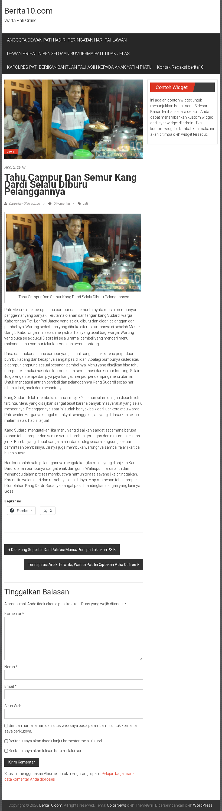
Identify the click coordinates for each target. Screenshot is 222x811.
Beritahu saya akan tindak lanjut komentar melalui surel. (56, 741)
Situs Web (12, 706)
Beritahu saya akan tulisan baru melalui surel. (47, 751)
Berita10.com (28, 10)
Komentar (14, 614)
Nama (11, 667)
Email (10, 686)
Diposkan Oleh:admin (24, 203)
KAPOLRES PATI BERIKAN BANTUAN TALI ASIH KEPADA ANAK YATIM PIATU (79, 67)
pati (85, 203)
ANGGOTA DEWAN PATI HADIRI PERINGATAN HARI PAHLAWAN (68, 40)
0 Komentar (61, 203)
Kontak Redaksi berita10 (180, 67)
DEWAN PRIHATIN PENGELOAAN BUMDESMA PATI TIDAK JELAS (68, 53)
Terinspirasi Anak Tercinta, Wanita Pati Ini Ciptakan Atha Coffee (82, 564)
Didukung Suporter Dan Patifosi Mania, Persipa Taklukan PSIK (63, 549)
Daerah (11, 151)
